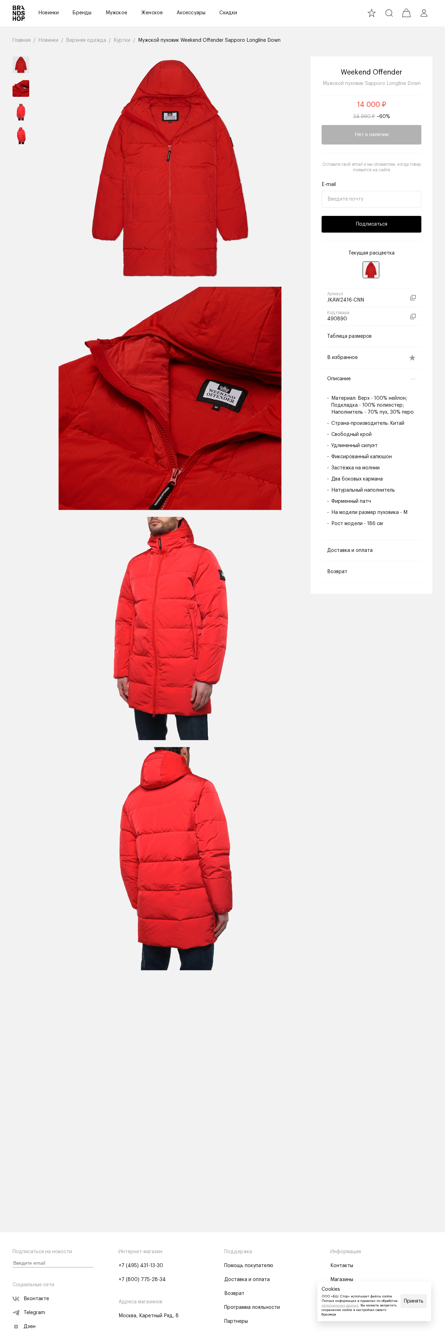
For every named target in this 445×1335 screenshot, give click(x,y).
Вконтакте (36, 1298)
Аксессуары (191, 12)
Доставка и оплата (247, 1279)
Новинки (48, 12)
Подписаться (371, 224)
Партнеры (236, 1321)
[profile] (423, 13)
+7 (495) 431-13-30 (141, 1265)
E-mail (329, 184)
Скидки (228, 12)
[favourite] (371, 13)
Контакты (341, 1265)
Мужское (116, 12)
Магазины (341, 1279)
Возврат (234, 1293)
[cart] (406, 13)
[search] (389, 13)
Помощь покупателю (248, 1265)
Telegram (34, 1312)
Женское (152, 12)
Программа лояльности (252, 1307)
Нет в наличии (372, 134)
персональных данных (340, 1305)
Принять (413, 1301)
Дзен (29, 1326)
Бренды (82, 12)
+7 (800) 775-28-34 (142, 1279)
